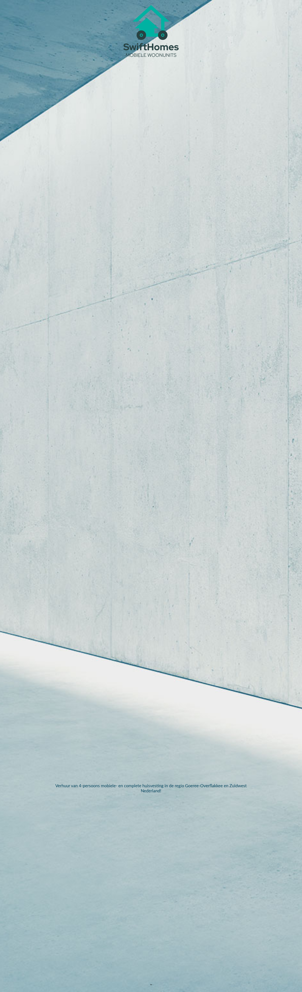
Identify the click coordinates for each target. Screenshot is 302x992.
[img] (151, 496)
